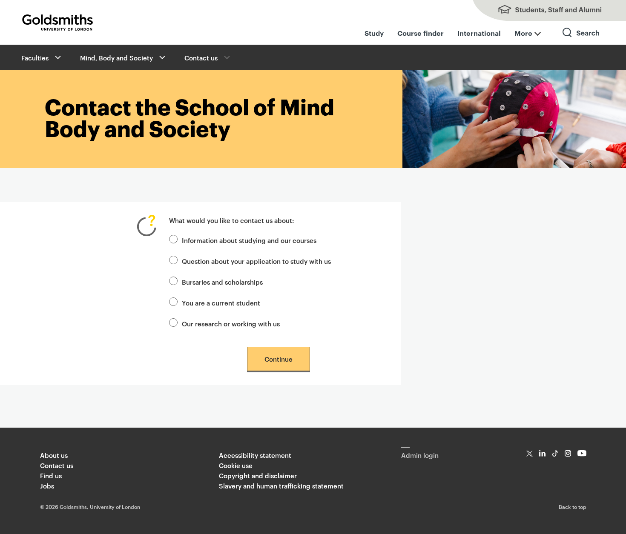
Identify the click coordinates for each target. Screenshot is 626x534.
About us (54, 455)
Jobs (47, 485)
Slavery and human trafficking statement (281, 485)
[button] (57, 57)
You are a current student (221, 302)
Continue (278, 358)
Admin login (420, 455)
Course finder (420, 32)
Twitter (529, 453)
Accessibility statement (255, 455)
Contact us (201, 57)
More (523, 32)
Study (374, 32)
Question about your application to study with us (256, 261)
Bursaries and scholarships (222, 281)
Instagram (568, 453)
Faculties (35, 57)
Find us (51, 475)
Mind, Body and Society (116, 57)
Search (581, 40)
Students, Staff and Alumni (541, 10)
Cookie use (236, 465)
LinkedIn (542, 453)
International (479, 32)
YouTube (581, 453)
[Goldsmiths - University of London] (57, 22)
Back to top (572, 506)
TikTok (555, 453)
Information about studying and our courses (249, 240)
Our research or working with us (231, 323)
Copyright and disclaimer (258, 475)
